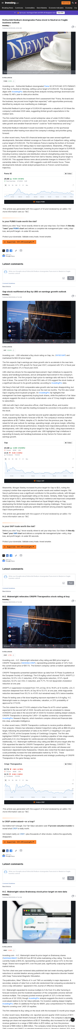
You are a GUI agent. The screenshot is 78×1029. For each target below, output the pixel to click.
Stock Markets (42, 8)
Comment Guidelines (8, 283)
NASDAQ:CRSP (28, 663)
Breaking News (7, 8)
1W (9, 185)
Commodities (30, 8)
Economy (69, 8)
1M (12, 185)
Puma (46, 86)
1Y (19, 185)
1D (5, 185)
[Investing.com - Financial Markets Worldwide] (12, 3)
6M (16, 185)
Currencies (19, 8)
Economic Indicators (56, 8)
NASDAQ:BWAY (10, 958)
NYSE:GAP (60, 355)
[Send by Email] (21, 250)
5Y (23, 185)
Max (27, 185)
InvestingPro (17, 92)
